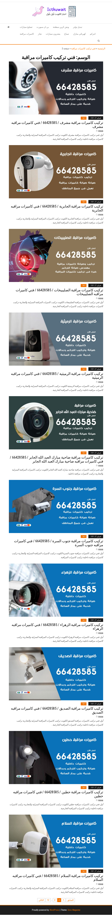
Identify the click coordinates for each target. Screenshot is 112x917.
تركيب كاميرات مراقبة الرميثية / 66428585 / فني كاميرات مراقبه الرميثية (57, 376)
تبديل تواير (77, 27)
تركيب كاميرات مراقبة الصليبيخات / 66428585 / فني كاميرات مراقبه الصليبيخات (59, 292)
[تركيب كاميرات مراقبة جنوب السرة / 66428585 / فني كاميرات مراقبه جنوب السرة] (56, 506)
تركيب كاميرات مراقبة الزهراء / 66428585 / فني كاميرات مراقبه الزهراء (57, 627)
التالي (41, 900)
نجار (40, 34)
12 (48, 900)
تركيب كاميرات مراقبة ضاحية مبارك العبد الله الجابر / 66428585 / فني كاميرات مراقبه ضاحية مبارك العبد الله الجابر (56, 459)
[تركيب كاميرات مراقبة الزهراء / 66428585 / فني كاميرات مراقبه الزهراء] (56, 590)
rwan (100, 131)
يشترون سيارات (53, 34)
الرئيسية (101, 48)
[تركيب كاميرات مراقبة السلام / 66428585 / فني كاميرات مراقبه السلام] (56, 841)
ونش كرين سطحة (61, 27)
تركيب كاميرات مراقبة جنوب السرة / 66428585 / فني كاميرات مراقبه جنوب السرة (58, 543)
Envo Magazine (74, 910)
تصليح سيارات (26, 27)
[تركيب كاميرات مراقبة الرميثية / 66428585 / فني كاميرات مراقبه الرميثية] (56, 339)
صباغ (66, 34)
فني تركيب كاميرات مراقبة (83, 48)
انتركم (92, 34)
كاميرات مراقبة (27, 34)
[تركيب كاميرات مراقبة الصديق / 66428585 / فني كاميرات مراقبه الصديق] (56, 673)
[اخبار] (8, 27)
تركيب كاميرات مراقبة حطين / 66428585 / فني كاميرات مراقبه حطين (58, 794)
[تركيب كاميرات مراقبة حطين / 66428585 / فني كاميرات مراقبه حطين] (56, 757)
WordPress (54, 910)
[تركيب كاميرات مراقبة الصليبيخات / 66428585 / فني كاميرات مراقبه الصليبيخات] (56, 255)
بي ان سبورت (42, 27)
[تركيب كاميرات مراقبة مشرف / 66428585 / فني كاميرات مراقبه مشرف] (56, 88)
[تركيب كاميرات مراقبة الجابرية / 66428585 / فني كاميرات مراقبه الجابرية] (56, 171)
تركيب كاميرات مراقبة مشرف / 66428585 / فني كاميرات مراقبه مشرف (57, 125)
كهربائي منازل (79, 34)
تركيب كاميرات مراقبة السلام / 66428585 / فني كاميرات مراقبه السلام (57, 878)
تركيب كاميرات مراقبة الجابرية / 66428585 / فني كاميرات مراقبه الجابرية (57, 208)
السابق (70, 900)
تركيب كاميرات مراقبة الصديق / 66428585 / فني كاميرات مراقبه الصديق (57, 710)
